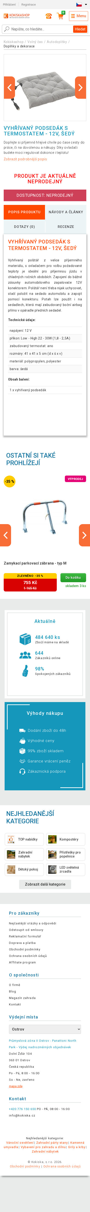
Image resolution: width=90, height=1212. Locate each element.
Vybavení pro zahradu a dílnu (43, 1147)
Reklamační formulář (25, 936)
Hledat (80, 29)
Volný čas (35, 42)
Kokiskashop (14, 42)
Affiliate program (22, 962)
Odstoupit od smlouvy (26, 930)
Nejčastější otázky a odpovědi (32, 923)
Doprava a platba (22, 943)
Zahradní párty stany (52, 1142)
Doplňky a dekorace (19, 46)
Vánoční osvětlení (20, 1142)
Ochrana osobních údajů (28, 956)
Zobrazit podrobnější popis (25, 159)
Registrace (28, 4)
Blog (12, 991)
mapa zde (15, 1086)
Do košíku (73, 578)
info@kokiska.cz (22, 1115)
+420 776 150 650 (22, 1109)
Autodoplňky (57, 42)
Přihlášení (9, 4)
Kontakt (15, 1004)
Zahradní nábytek (45, 1151)
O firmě (14, 985)
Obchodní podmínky (24, 949)
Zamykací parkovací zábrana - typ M (35, 563)
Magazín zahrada (22, 998)
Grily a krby (76, 1147)
